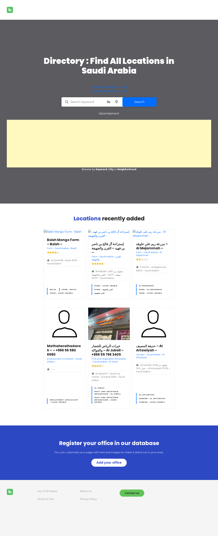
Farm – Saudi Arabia (61, 293)
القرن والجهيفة (99, 293)
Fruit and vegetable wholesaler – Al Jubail (107, 393)
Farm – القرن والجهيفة (103, 289)
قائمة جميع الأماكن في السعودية (109, 86)
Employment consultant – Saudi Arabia (64, 401)
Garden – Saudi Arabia (152, 402)
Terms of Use (45, 499)
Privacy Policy (88, 499)
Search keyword (66, 102)
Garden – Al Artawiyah (152, 398)
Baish (53, 289)
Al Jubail (99, 388)
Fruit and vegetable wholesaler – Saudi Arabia (106, 400)
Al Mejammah (146, 286)
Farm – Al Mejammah (150, 289)
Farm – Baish (69, 289)
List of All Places (47, 491)
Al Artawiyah (146, 395)
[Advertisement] (109, 143)
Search (139, 102)
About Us (85, 491)
